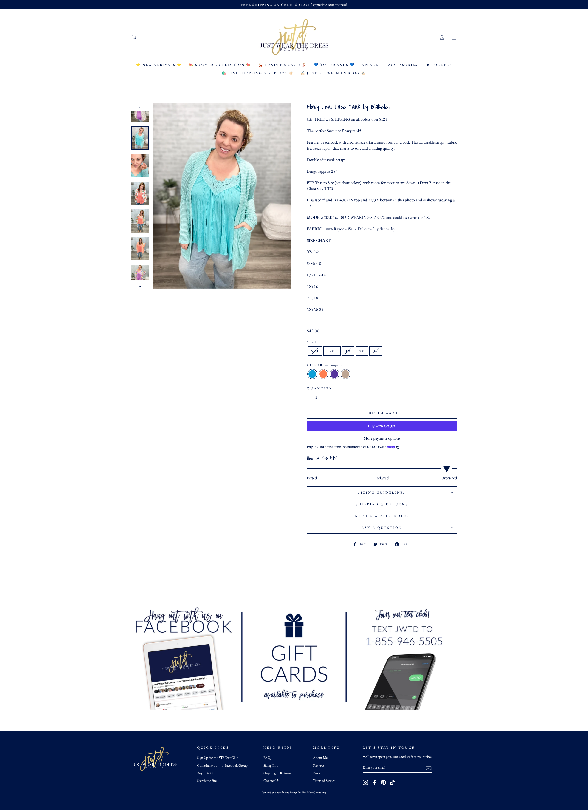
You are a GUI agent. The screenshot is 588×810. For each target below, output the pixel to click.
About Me (320, 757)
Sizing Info (270, 765)
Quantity (319, 388)
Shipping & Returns (382, 504)
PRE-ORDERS (438, 65)
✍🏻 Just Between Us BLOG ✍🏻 (333, 73)
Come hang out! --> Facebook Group (222, 765)
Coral (323, 374)
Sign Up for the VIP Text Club (217, 757)
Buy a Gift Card (208, 773)
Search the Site (207, 780)
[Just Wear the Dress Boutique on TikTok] (392, 782)
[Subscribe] (429, 768)
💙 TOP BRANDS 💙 (334, 65)
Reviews (318, 765)
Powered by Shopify (273, 792)
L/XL (332, 351)
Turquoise (312, 374)
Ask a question (382, 527)
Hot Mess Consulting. (314, 792)
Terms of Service (324, 780)
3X (375, 351)
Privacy (318, 773)
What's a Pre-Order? (382, 516)
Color (325, 365)
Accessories (403, 65)
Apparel (371, 65)
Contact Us (271, 780)
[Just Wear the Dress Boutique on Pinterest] (383, 782)
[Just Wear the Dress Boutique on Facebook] (374, 782)
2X (361, 351)
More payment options (382, 438)
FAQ (266, 757)
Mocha (345, 374)
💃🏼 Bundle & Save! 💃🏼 (282, 65)
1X (348, 351)
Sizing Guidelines (382, 492)
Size (312, 342)
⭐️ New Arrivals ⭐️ (159, 65)
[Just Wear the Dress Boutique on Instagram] (365, 782)
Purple (334, 374)
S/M (314, 351)
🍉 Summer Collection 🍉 (220, 65)
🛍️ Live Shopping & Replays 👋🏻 (258, 73)
